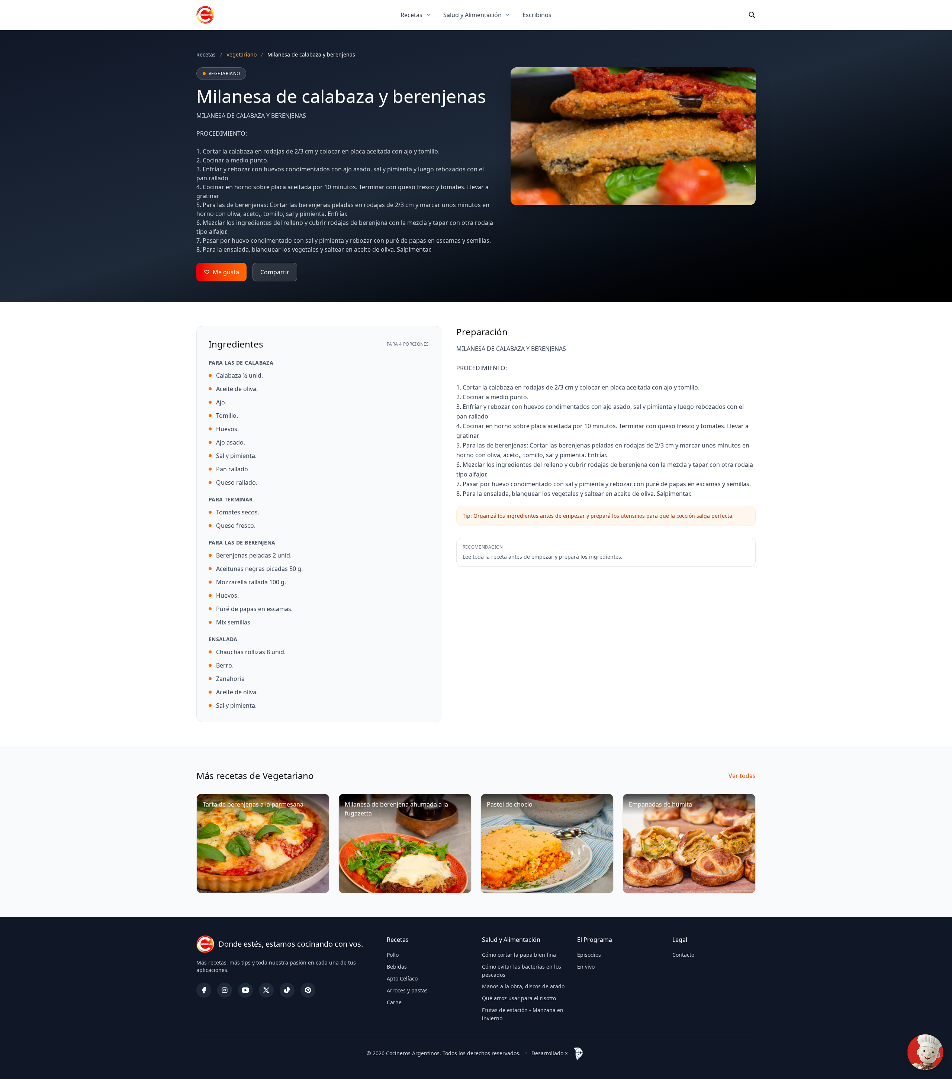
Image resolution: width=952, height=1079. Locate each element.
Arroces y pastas (407, 990)
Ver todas (742, 776)
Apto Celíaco (402, 978)
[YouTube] (245, 990)
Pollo (393, 954)
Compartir (274, 272)
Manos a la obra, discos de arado (523, 986)
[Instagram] (224, 990)
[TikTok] (287, 990)
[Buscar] (752, 15)
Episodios (589, 954)
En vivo (586, 966)
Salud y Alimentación (472, 15)
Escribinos (536, 15)
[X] (266, 990)
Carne (394, 1002)
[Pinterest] (307, 990)
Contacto (683, 954)
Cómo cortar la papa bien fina (519, 954)
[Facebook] (203, 990)
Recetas (411, 15)
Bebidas (397, 966)
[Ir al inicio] (205, 15)
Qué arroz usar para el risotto (519, 998)
